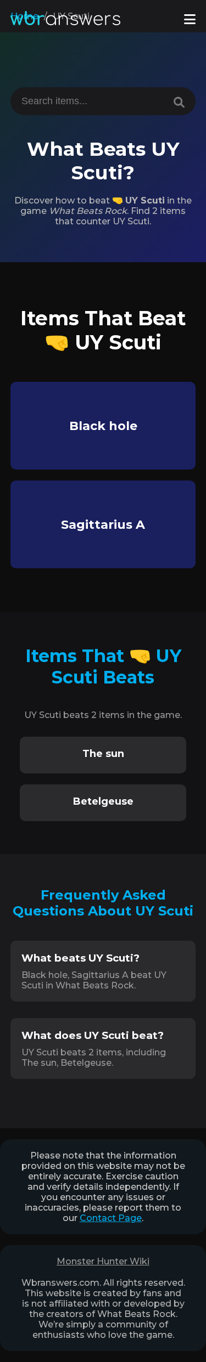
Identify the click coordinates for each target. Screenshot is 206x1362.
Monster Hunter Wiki (103, 1261)
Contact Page (111, 1218)
